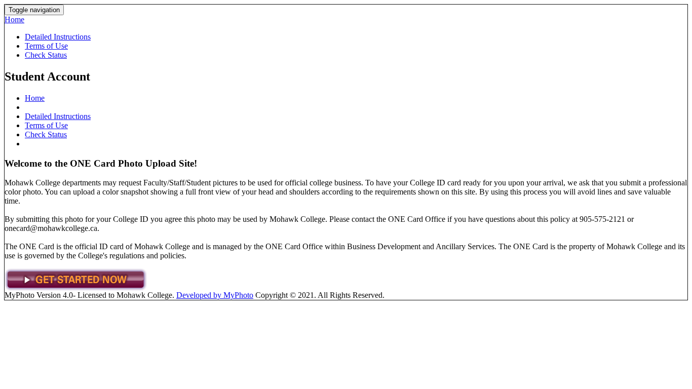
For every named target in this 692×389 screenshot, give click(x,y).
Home (14, 19)
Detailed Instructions (58, 36)
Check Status (46, 55)
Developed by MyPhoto (214, 295)
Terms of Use (46, 46)
